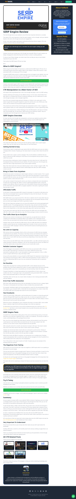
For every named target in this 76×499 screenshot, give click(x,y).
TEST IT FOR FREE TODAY (26, 80)
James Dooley (26, 472)
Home (28, 1)
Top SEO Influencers (62, 41)
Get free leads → (62, 27)
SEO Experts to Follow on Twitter (62, 45)
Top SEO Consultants (62, 47)
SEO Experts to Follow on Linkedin (62, 43)
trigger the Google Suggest (9, 358)
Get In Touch (68, 1)
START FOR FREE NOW (26, 390)
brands (5, 395)
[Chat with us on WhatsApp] (73, 496)
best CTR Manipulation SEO (9, 420)
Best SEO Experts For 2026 (62, 49)
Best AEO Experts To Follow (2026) (62, 52)
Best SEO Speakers (62, 39)
